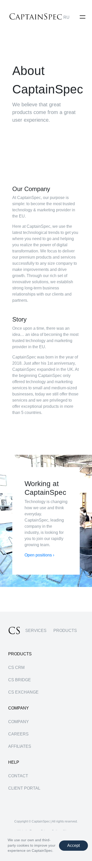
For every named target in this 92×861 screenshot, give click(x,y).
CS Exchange (23, 692)
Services (36, 630)
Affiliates (19, 746)
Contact (18, 776)
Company (18, 722)
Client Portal (24, 788)
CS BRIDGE (19, 680)
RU (66, 17)
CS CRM (16, 667)
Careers (18, 734)
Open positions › (39, 555)
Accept (73, 845)
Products (65, 630)
